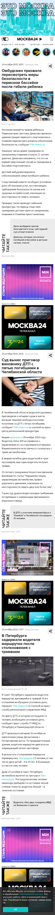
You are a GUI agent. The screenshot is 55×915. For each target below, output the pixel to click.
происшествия (8, 256)
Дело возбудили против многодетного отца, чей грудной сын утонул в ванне (30, 229)
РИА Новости (37, 144)
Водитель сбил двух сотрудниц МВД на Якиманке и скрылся (32, 804)
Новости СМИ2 (8, 304)
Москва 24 (27, 39)
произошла (16, 437)
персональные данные (31, 894)
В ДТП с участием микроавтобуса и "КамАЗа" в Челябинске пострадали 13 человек (32, 515)
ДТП (18, 532)
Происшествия (31, 64)
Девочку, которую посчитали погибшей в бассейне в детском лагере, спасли (30, 240)
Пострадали (26, 758)
